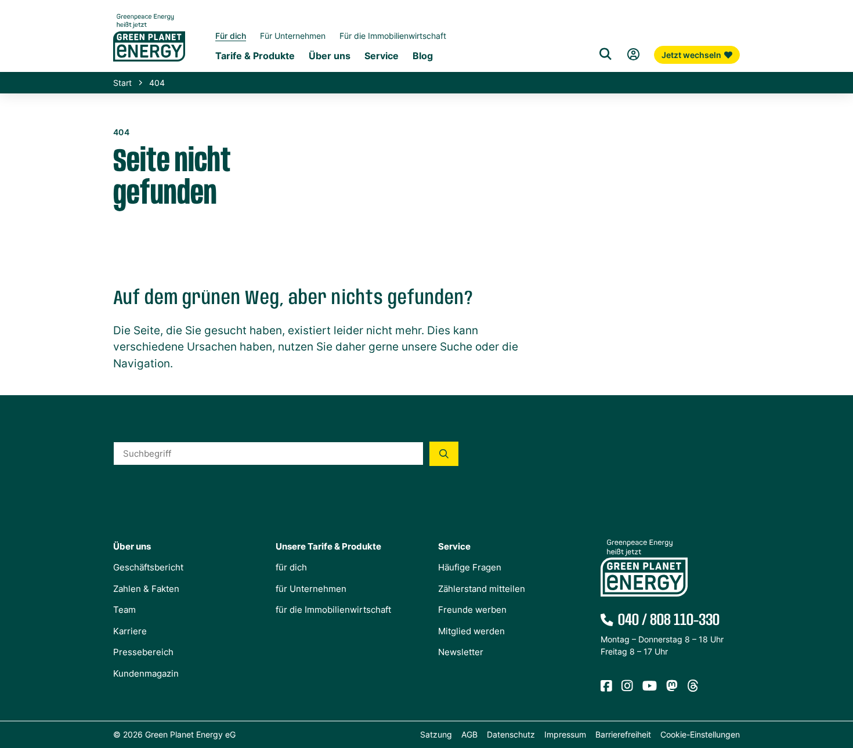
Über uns (329, 56)
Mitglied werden (471, 631)
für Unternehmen (311, 588)
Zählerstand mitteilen (481, 588)
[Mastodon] (672, 686)
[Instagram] (627, 686)
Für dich (230, 36)
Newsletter (460, 651)
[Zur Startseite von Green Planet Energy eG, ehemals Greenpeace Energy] (149, 46)
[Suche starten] (443, 454)
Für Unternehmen (293, 36)
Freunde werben (472, 609)
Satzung (436, 734)
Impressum (565, 734)
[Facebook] (606, 686)
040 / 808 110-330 (669, 620)
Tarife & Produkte (255, 56)
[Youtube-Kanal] (650, 686)
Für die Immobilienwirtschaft (392, 36)
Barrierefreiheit (623, 734)
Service (381, 56)
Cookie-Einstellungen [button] (700, 734)
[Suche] (605, 54)
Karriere (130, 631)
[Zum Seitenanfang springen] (838, 687)
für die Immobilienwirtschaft (333, 609)
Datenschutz (511, 734)
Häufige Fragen (469, 567)
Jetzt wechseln (691, 55)
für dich (291, 567)
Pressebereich (143, 651)
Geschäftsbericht (148, 567)
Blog (423, 56)
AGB (469, 734)
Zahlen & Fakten (146, 588)
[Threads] (692, 686)
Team (124, 609)
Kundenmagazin (146, 673)
